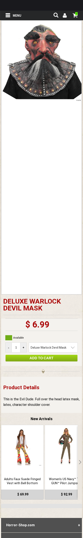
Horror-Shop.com (41, 5)
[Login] (64, 16)
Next (80, 462)
